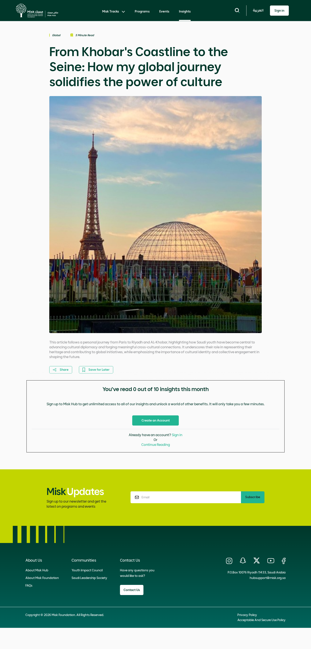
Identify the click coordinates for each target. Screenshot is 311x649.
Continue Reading (155, 444)
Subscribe (252, 497)
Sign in (177, 435)
